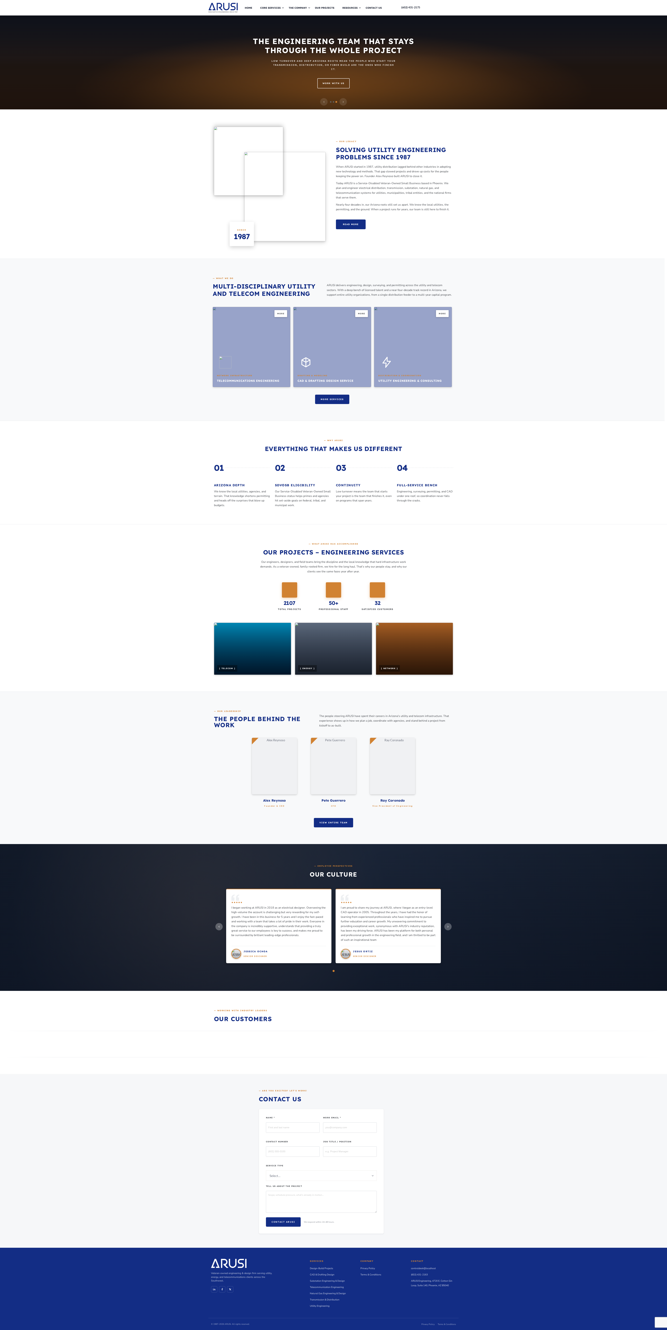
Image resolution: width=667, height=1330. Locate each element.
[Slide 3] (336, 102)
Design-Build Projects (321, 1268)
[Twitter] (230, 1289)
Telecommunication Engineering (327, 1287)
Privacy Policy (367, 1268)
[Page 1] (333, 971)
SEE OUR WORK (333, 87)
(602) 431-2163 (419, 1274)
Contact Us (374, 7)
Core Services (270, 7)
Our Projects (324, 7)
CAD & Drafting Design (322, 1274)
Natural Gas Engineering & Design (328, 1293)
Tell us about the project (284, 1186)
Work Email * (332, 1117)
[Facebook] (222, 1289)
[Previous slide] (324, 102)
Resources (350, 7)
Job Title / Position (337, 1141)
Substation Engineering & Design (327, 1281)
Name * (270, 1117)
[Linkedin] (214, 1289)
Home (248, 7)
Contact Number (277, 1141)
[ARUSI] (223, 7)
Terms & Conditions (370, 1274)
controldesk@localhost (423, 1268)
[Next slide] (343, 102)
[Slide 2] (333, 102)
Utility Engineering (320, 1306)
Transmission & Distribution (324, 1299)
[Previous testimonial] (219, 926)
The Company (298, 7)
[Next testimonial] (448, 926)
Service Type (274, 1165)
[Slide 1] (331, 102)
